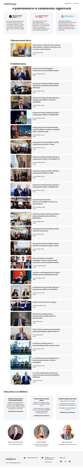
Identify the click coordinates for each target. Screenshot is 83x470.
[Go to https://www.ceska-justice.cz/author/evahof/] (41, 436)
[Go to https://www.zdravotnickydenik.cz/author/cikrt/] (67, 435)
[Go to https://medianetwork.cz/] (15, 460)
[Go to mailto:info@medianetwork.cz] (33, 458)
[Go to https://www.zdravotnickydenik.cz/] (41, 25)
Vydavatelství (67, 3)
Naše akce (76, 3)
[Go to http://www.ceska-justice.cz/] (67, 25)
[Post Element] (41, 50)
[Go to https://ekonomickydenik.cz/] (15, 26)
